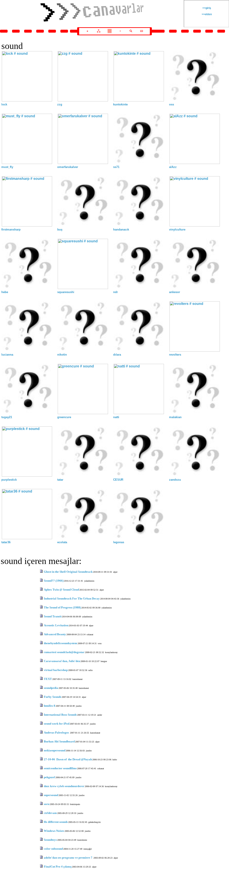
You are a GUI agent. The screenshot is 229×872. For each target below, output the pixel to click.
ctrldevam (50, 813)
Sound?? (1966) (54, 580)
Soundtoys (50, 839)
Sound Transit (52, 616)
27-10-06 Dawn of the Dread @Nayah (68, 759)
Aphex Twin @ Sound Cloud (61, 589)
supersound (51, 795)
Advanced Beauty (55, 634)
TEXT (48, 679)
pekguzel (49, 777)
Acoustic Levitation (56, 625)
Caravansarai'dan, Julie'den (62, 661)
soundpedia (51, 688)
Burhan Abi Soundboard (59, 741)
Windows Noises (54, 830)
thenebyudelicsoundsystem (60, 643)
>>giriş (206, 8)
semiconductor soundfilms (60, 768)
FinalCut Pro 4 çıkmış (58, 866)
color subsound (53, 848)
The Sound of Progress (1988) (62, 607)
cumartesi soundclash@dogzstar (64, 652)
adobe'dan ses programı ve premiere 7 (68, 857)
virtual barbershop (56, 670)
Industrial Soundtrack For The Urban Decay (72, 598)
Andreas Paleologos (57, 732)
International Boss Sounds (60, 714)
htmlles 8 (49, 705)
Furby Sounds (52, 696)
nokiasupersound (54, 750)
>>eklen (206, 14)
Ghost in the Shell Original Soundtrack (68, 571)
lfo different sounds (56, 822)
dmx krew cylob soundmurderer (64, 786)
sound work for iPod (56, 723)
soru (46, 804)
